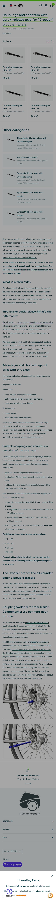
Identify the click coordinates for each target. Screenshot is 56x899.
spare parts (33, 664)
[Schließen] (52, 875)
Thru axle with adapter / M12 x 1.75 (13, 107)
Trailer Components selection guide (27, 472)
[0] (51, 5)
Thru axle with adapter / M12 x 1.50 (41, 68)
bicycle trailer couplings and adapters (18, 656)
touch (29, 675)
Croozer (6, 594)
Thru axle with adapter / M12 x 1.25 (41, 107)
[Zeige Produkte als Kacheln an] (48, 41)
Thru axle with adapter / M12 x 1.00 (13, 68)
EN (15, 5)
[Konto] (46, 5)
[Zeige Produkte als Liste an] (52, 41)
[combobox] (13, 5)
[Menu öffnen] (4, 6)
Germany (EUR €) (10, 851)
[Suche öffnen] (40, 5)
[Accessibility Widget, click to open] (9, 891)
